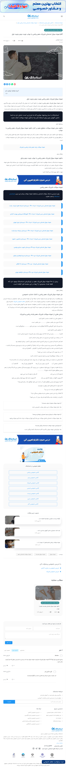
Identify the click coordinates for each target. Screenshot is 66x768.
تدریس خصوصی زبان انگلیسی (32, 715)
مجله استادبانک (59, 23)
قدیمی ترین (15, 650)
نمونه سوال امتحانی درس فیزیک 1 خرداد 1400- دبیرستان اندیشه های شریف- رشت (32, 206)
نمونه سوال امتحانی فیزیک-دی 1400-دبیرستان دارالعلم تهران (32, 272)
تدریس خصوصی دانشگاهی (33, 724)
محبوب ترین (7, 650)
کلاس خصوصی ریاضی (33, 472)
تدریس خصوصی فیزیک (52, 572)
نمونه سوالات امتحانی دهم (24, 554)
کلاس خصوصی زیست (33, 493)
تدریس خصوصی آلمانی (34, 712)
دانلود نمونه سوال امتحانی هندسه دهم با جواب (49, 608)
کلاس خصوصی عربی (33, 499)
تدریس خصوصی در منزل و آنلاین (50, 568)
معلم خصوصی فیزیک (19, 301)
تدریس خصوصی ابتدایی (34, 718)
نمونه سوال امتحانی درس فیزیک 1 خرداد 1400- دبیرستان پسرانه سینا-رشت (32, 231)
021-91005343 (48, 746)
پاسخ (4, 665)
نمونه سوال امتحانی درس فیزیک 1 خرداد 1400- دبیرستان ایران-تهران (32, 222)
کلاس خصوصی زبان (33, 478)
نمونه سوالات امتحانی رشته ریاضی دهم (27, 23)
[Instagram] (33, 749)
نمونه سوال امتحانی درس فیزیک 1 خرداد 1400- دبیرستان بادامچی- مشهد (32, 239)
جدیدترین (22, 650)
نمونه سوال (53, 554)
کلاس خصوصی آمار (33, 504)
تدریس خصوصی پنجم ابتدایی (13, 738)
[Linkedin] (39, 749)
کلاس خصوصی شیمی (33, 488)
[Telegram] (36, 749)
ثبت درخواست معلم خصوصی (53, 762)
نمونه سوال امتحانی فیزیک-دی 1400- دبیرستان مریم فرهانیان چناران (32, 256)
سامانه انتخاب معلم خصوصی (54, 712)
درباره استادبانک (57, 721)
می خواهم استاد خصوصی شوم (53, 715)
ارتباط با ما (58, 718)
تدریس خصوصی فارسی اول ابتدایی (31, 721)
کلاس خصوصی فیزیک (33, 483)
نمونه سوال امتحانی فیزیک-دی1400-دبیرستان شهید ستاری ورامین (32, 247)
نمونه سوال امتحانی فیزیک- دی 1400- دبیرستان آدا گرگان (32, 264)
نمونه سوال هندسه (40, 554)
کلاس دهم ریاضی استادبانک (46, 23)
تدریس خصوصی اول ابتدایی (27, 738)
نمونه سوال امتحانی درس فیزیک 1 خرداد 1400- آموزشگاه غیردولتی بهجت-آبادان (32, 214)
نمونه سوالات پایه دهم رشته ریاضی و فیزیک (32, 147)
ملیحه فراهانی (59, 40)
